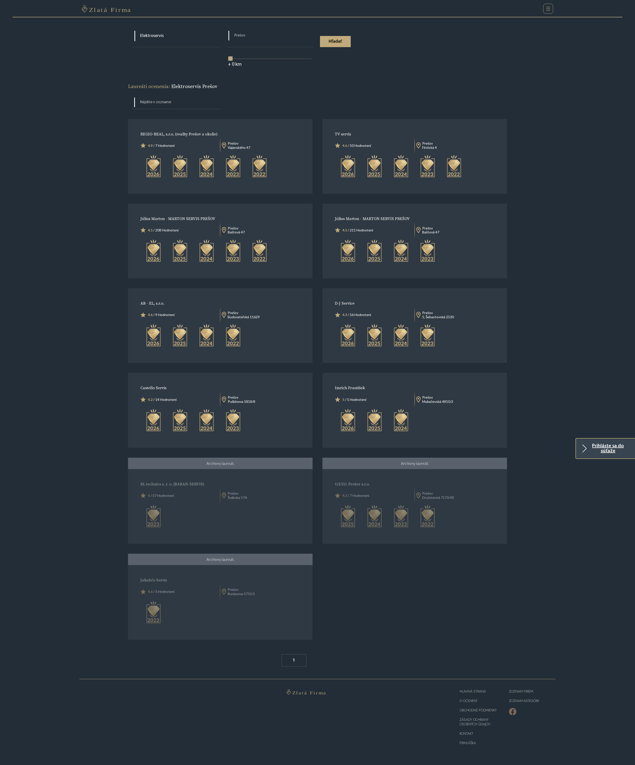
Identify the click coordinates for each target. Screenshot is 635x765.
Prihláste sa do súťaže (608, 448)
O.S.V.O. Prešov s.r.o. (352, 484)
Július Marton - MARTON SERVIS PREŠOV (177, 218)
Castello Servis (153, 387)
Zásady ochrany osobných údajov (475, 722)
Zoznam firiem (521, 691)
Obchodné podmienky (478, 710)
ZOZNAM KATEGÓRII (524, 701)
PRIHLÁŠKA (468, 743)
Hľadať (335, 41)
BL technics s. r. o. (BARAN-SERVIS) (172, 484)
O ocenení (468, 701)
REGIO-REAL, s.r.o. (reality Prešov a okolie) (179, 134)
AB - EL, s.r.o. (152, 303)
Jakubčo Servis (153, 580)
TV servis (343, 134)
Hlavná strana (473, 691)
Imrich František (350, 387)
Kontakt (466, 733)
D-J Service (344, 303)
